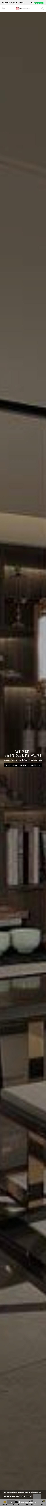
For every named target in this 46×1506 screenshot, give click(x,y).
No (11, 1502)
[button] (3, 8)
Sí (37, 1496)
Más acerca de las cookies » (28, 1502)
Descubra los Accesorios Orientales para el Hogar (23, 765)
